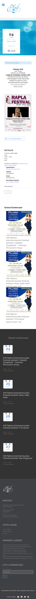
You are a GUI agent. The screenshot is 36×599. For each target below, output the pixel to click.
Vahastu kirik (11, 46)
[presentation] (19, 223)
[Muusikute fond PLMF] (14, 9)
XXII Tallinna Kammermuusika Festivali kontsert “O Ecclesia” (17, 316)
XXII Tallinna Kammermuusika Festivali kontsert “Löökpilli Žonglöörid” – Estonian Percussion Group (17, 243)
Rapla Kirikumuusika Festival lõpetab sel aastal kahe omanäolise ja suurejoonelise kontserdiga (18, 557)
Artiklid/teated (7, 531)
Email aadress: (7, 569)
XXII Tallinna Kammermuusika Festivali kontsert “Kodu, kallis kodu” (18, 281)
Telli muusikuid (7, 529)
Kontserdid (21, 163)
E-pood (5, 533)
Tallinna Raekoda (9, 403)
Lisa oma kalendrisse (14, 139)
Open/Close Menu (3, 4)
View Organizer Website (12, 182)
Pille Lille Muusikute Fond (13, 169)
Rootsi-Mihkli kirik (9, 370)
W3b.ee (32, 590)
